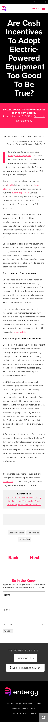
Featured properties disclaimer (24, 713)
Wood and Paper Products (29, 504)
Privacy (24, 708)
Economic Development (33, 136)
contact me (8, 481)
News (16, 136)
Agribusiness (12, 497)
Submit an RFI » (25, 658)
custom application (20, 192)
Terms (32, 708)
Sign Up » (8, 631)
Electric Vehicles (16, 532)
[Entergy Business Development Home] (21, 691)
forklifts (10, 185)
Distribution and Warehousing (21, 501)
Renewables (33, 532)
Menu (35, 8)
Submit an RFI (40, 2)
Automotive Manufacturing (30, 497)
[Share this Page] (43, 717)
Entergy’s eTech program (19, 155)
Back (13, 557)
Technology (24, 538)
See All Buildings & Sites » (27, 668)
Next (34, 557)
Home (7, 136)
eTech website (20, 331)
